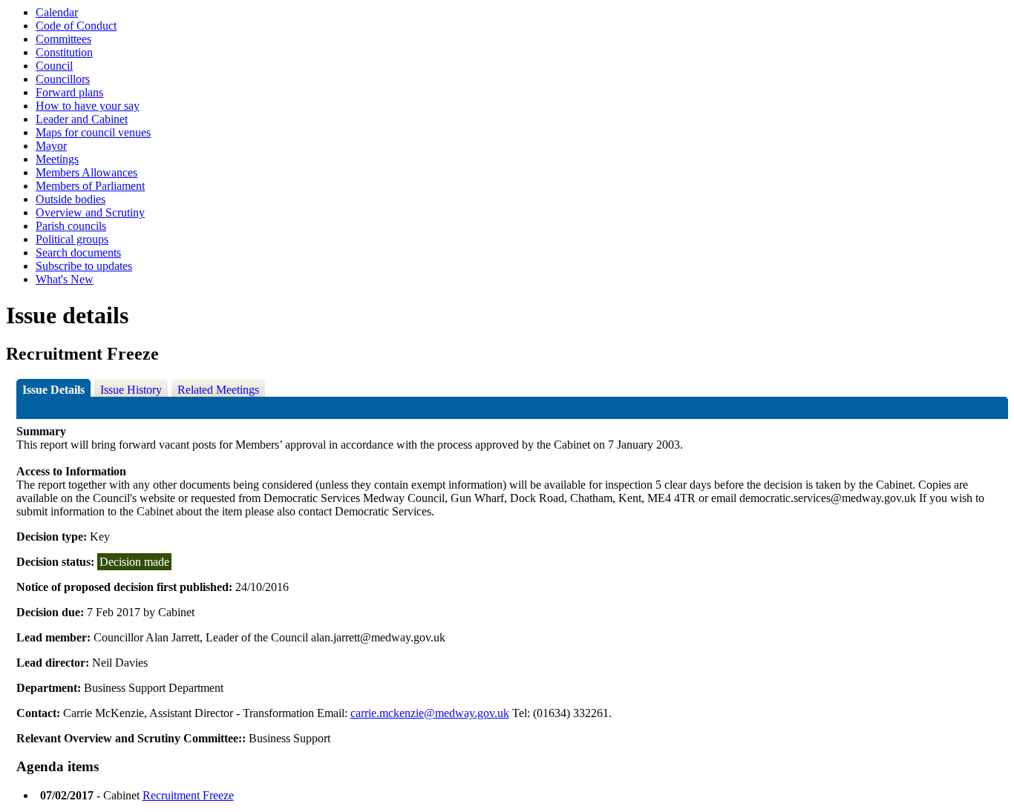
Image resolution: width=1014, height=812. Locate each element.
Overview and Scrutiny (90, 212)
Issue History (131, 389)
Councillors (63, 79)
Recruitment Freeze (188, 795)
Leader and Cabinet (82, 119)
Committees (63, 39)
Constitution (64, 52)
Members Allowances (86, 172)
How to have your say (88, 105)
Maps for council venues (93, 132)
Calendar (57, 12)
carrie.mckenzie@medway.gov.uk (429, 713)
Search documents (78, 252)
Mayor (51, 145)
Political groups (72, 239)
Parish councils (71, 225)
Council (54, 65)
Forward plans (69, 92)
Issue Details (53, 389)
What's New (65, 279)
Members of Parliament (90, 185)
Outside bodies (70, 199)
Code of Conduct (76, 25)
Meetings (57, 159)
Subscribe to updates (84, 266)
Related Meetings (218, 389)
